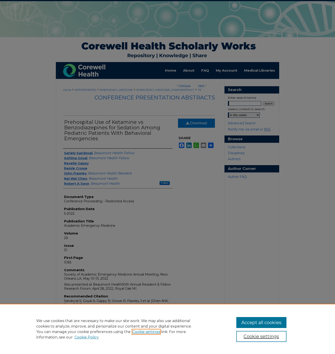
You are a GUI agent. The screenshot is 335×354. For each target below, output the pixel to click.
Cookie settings (146, 332)
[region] (167, 329)
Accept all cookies (261, 322)
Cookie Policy (87, 337)
